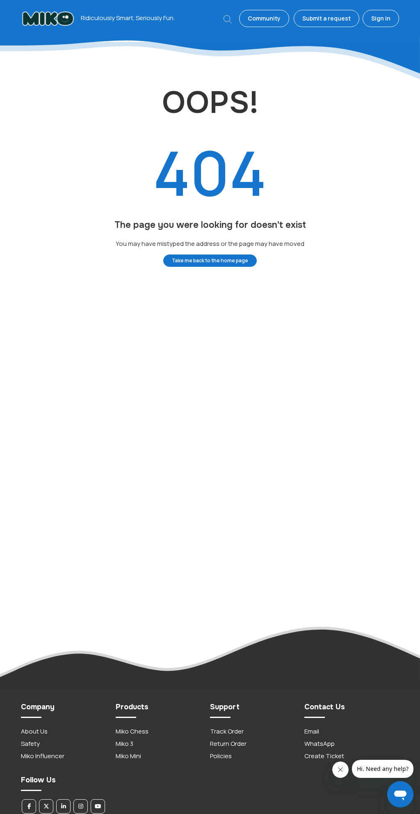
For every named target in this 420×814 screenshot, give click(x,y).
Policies (221, 756)
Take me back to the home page (210, 260)
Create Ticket (324, 756)
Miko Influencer (42, 756)
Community (264, 18)
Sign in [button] (380, 18)
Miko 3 (124, 743)
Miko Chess (132, 731)
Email (311, 731)
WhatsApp (319, 743)
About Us (34, 731)
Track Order (227, 731)
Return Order (228, 743)
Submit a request (326, 18)
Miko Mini (128, 756)
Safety (30, 743)
